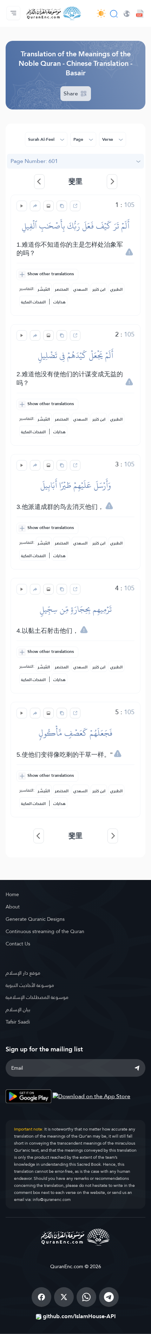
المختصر (61, 289)
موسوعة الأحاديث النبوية (30, 985)
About (13, 906)
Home (12, 894)
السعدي (80, 289)
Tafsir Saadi (18, 1021)
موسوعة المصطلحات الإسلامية (37, 997)
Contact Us (18, 943)
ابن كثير (98, 289)
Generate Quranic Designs (35, 919)
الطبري (116, 289)
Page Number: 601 (34, 161)
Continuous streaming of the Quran (45, 931)
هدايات (59, 302)
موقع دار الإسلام (23, 972)
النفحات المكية (33, 302)
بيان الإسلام (18, 1009)
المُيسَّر (44, 289)
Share (71, 93)
